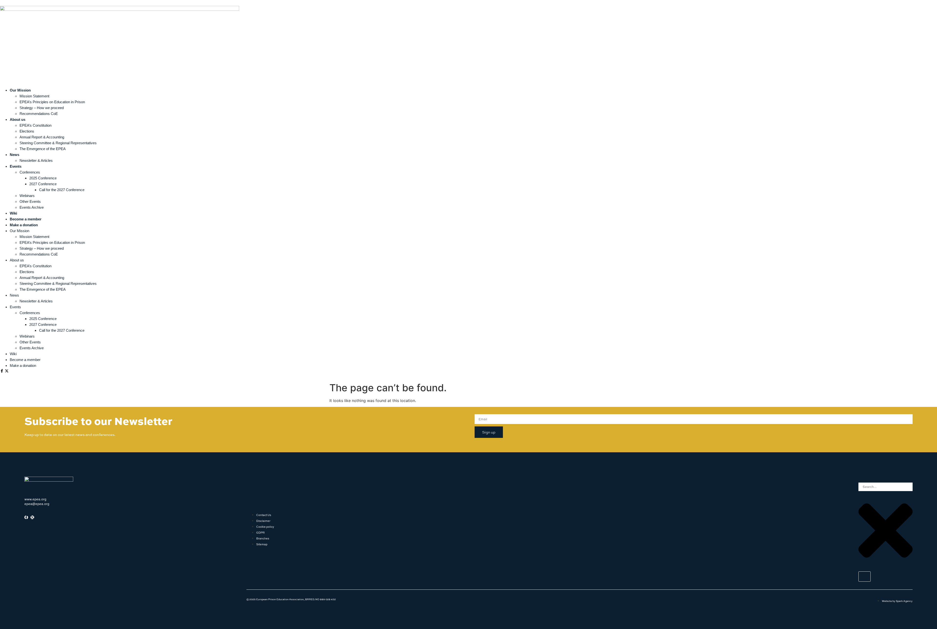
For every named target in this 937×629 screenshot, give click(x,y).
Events (15, 166)
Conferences (30, 172)
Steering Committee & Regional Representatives (58, 143)
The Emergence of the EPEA (43, 149)
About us (17, 119)
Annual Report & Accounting (42, 137)
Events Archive (32, 207)
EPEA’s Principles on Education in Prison (52, 102)
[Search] (864, 576)
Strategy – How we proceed (42, 108)
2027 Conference (43, 184)
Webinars (27, 196)
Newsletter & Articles (36, 160)
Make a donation (24, 225)
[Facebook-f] (2, 371)
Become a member (25, 219)
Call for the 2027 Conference (61, 190)
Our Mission (20, 90)
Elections (27, 131)
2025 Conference (43, 178)
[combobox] (885, 487)
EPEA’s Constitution (35, 125)
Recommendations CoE (39, 114)
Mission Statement (34, 96)
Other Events (30, 201)
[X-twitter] (7, 371)
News (14, 155)
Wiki (13, 213)
